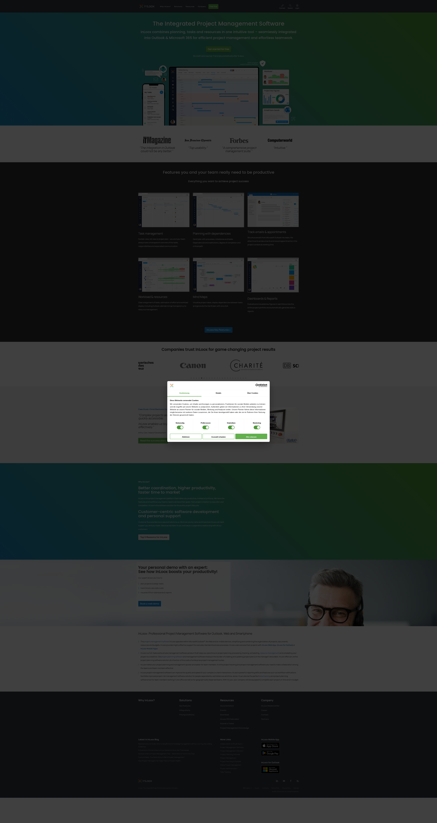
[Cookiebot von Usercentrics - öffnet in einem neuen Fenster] (257, 385)
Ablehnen (186, 437)
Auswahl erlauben (218, 437)
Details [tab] (218, 393)
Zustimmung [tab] (184, 393)
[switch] (205, 427)
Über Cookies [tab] (252, 393)
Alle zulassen (251, 437)
